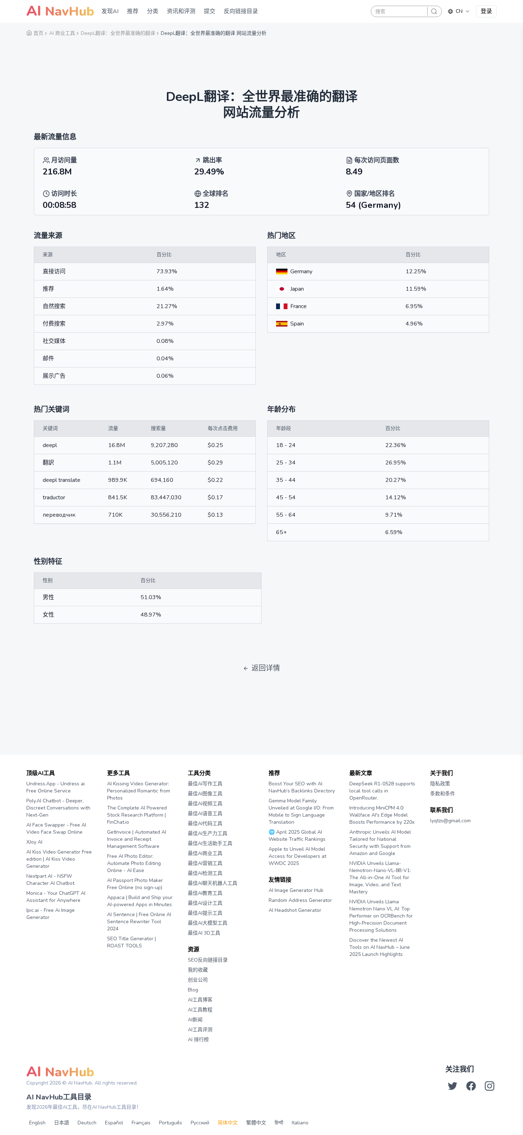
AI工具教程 (200, 1009)
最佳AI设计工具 (205, 903)
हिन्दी (279, 1122)
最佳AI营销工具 (205, 863)
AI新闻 (195, 1019)
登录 (486, 11)
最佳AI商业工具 (205, 853)
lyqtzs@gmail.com (450, 820)
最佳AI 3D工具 (204, 933)
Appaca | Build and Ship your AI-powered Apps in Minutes (140, 901)
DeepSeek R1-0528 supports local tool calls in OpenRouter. (382, 790)
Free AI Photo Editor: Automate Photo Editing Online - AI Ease (134, 863)
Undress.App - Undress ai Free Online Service (55, 787)
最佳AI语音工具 (205, 813)
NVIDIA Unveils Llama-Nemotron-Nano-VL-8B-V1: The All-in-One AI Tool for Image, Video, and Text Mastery (380, 877)
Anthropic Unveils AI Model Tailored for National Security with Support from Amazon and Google (380, 843)
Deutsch (87, 1122)
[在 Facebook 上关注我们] (471, 1086)
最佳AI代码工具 (205, 823)
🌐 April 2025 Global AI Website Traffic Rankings (297, 836)
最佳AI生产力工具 (207, 833)
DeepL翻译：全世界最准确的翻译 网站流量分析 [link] (213, 33)
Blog (193, 989)
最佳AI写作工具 (205, 783)
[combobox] (459, 11)
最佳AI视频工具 (205, 803)
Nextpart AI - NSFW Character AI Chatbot (50, 880)
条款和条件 (442, 793)
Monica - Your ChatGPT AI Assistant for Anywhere (55, 897)
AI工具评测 (200, 1029)
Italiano (300, 1122)
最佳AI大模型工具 (207, 923)
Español (114, 1122)
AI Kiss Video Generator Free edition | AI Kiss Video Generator (59, 859)
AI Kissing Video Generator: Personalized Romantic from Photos (138, 790)
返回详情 (266, 668)
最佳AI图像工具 (205, 793)
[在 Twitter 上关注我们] (452, 1086)
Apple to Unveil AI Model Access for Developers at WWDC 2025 (297, 856)
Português (170, 1122)
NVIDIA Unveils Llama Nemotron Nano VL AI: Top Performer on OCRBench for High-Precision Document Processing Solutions (381, 916)
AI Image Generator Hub (296, 890)
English (37, 1122)
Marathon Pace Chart (277, 923)
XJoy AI (34, 842)
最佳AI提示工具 (205, 913)
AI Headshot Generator (295, 910)
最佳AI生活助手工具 (210, 843)
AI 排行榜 (198, 1039)
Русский (200, 1122)
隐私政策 (440, 783)
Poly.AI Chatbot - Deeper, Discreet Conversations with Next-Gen (58, 807)
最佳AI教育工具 (205, 893)
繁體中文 (256, 1122)
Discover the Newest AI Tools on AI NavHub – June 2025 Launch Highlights (379, 947)
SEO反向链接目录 (208, 960)
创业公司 (198, 980)
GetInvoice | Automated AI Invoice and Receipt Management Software (136, 839)
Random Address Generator (300, 900)
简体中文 (228, 1122)
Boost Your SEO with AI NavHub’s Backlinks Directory (302, 787)
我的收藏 (198, 970)
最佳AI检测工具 (205, 873)
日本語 (61, 1122)
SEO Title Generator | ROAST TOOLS (131, 942)
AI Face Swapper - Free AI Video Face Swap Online (56, 828)
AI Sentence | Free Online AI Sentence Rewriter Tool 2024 (139, 921)
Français (141, 1122)
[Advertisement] (261, 59)
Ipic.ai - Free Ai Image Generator (50, 914)
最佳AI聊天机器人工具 (212, 883)
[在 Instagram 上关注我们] (489, 1086)
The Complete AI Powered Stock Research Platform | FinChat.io (137, 815)
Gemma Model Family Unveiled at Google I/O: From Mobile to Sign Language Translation (301, 811)
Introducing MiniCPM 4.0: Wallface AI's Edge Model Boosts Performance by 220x (381, 815)
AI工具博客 (200, 999)
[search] (434, 11)
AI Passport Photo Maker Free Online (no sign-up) (135, 884)
